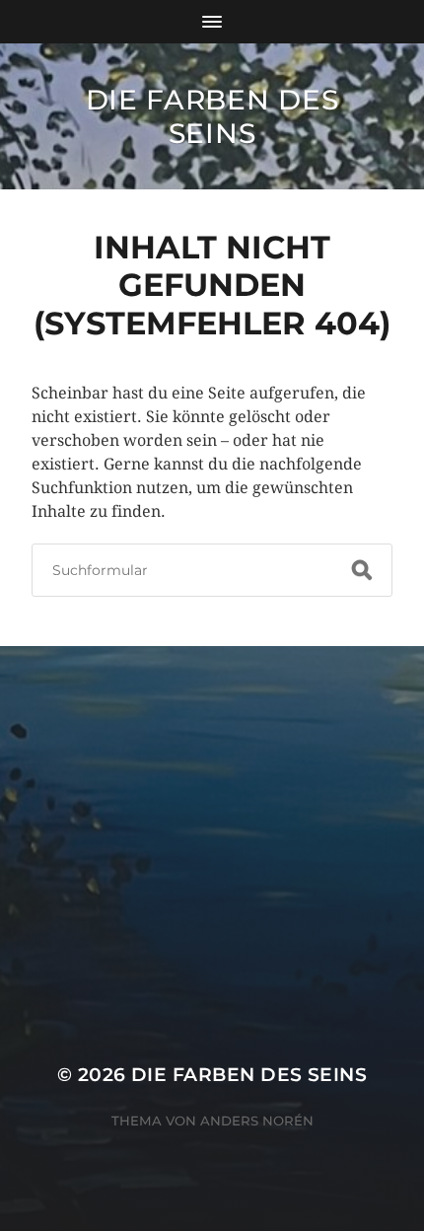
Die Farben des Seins (212, 116)
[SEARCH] (361, 570)
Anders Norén (257, 1120)
